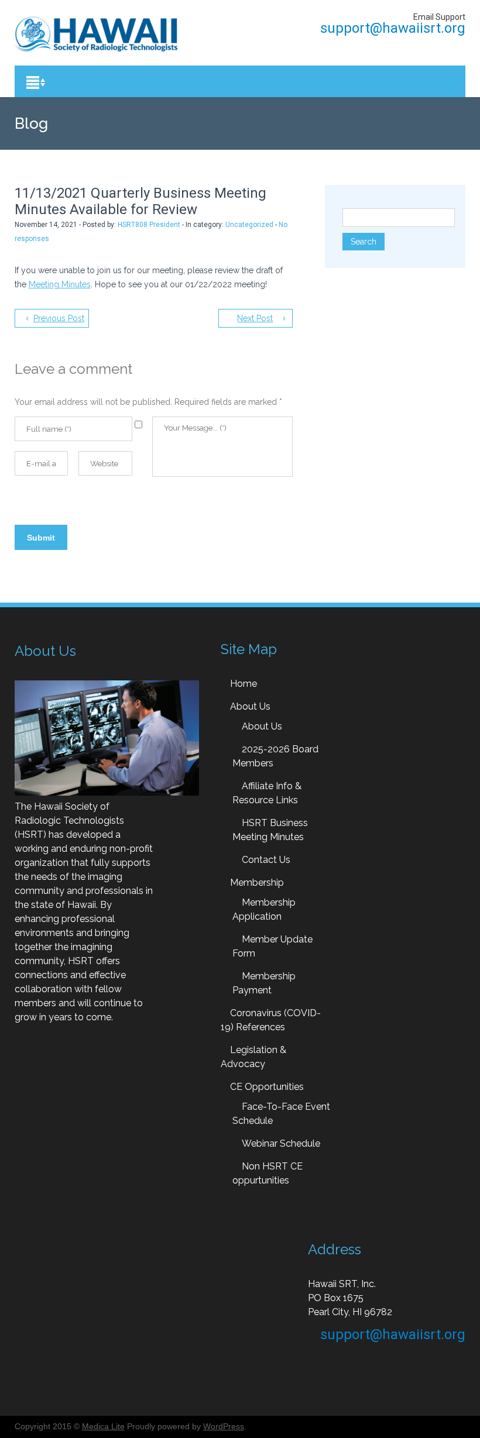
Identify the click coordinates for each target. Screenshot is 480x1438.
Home (243, 683)
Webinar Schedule (281, 1143)
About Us (250, 706)
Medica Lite (103, 1426)
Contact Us (266, 859)
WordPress (223, 1426)
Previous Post (58, 318)
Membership (257, 882)
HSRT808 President (149, 225)
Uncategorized (249, 225)
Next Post (255, 318)
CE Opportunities (267, 1086)
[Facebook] (459, 45)
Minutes (76, 284)
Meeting (45, 284)
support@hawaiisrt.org (391, 28)
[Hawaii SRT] (96, 33)
